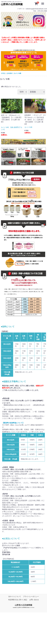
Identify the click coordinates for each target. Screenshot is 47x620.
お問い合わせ (34, 600)
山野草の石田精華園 (23, 605)
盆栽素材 (10, 73)
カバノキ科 (17, 73)
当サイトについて (14, 596)
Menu (43, 2)
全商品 (3, 73)
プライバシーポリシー (31, 596)
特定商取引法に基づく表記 (17, 600)
